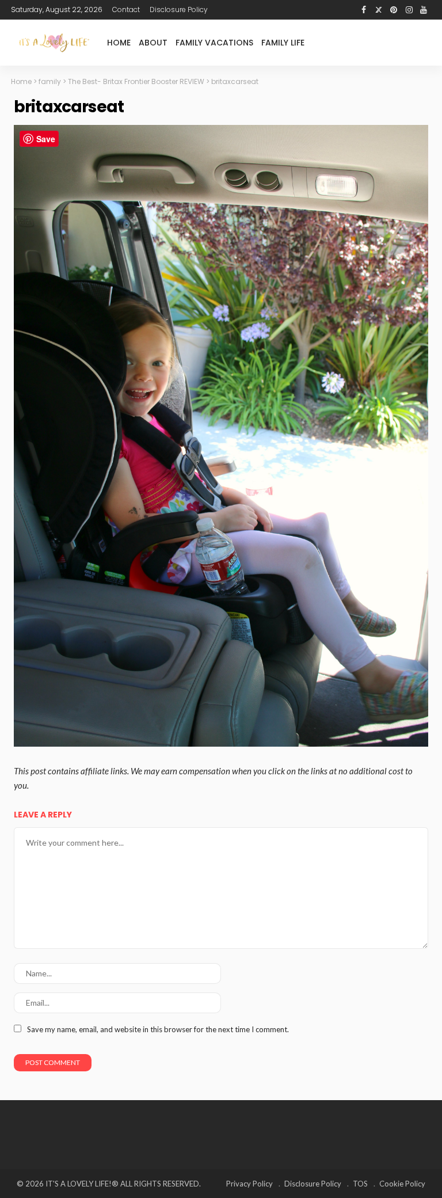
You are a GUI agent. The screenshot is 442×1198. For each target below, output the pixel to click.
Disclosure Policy (179, 9)
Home (119, 42)
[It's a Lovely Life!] (54, 42)
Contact (126, 9)
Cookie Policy (402, 1183)
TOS (360, 1183)
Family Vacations (214, 42)
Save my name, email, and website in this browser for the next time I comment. (158, 1029)
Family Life (282, 42)
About (153, 42)
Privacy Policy (249, 1183)
